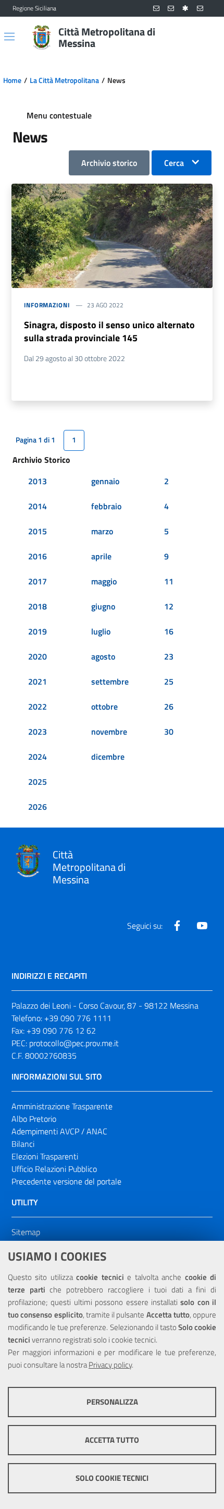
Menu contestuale (59, 115)
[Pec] (200, 9)
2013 (37, 481)
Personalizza (112, 1402)
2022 (37, 706)
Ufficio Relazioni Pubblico (54, 1169)
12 (168, 606)
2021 (37, 681)
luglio (100, 631)
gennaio (105, 481)
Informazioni (47, 305)
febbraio (106, 506)
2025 (37, 781)
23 (168, 656)
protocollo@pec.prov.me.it (74, 1043)
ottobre (104, 706)
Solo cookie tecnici (112, 1478)
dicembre (108, 756)
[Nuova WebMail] (156, 9)
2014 (37, 506)
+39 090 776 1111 (77, 1018)
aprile (101, 556)
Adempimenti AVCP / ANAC (59, 1131)
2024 (37, 756)
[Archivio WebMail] (171, 9)
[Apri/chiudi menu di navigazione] (9, 36)
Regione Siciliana (34, 8)
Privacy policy (110, 1365)
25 (168, 681)
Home (12, 80)
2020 (37, 656)
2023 (37, 731)
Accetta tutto (112, 1440)
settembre (110, 681)
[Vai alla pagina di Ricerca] (205, 37)
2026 (37, 806)
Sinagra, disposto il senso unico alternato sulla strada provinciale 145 (109, 331)
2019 (37, 631)
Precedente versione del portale (66, 1181)
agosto (103, 656)
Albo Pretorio (33, 1118)
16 (168, 631)
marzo (102, 531)
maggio (104, 581)
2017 (37, 581)
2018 (37, 606)
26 (168, 706)
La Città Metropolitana (64, 80)
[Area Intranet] (185, 9)
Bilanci (22, 1143)
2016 (37, 556)
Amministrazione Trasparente (62, 1106)
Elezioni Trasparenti (44, 1156)
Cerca (174, 163)
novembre (109, 731)
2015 (37, 531)
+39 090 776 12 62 (61, 1030)
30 (168, 731)
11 (168, 581)
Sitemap (25, 1232)
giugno (103, 606)
